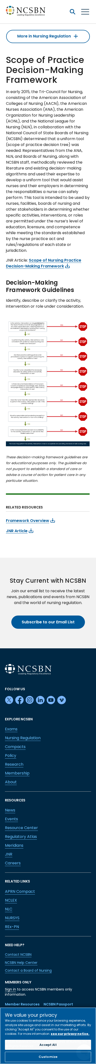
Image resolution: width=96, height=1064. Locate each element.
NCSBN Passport (58, 1004)
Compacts (15, 747)
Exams (11, 729)
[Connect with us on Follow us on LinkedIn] (40, 700)
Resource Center (21, 828)
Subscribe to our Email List (48, 622)
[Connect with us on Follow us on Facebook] (19, 700)
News (10, 810)
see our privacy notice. (70, 1034)
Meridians (14, 845)
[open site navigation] (72, 11)
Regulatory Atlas (21, 836)
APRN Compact (20, 891)
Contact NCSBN (18, 954)
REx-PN (12, 927)
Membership (17, 773)
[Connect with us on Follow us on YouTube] (51, 700)
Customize (48, 1056)
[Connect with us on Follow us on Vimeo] (61, 700)
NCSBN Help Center (21, 962)
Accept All (47, 1044)
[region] (48, 1035)
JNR (8, 854)
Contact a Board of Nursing (28, 970)
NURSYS (12, 918)
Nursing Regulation (23, 738)
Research (14, 764)
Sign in (10, 989)
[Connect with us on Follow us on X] (9, 700)
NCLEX (11, 900)
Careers (13, 863)
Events (11, 819)
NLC (8, 909)
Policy (10, 755)
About (11, 782)
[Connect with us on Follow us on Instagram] (30, 700)
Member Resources (22, 1004)
